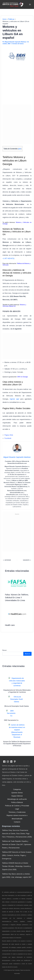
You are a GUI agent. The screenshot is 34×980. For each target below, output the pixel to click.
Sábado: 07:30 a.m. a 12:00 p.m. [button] (15, 369)
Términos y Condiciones (17, 812)
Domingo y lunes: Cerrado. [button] (13, 372)
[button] (17, 369)
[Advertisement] (17, 85)
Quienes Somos (17, 793)
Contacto (17, 822)
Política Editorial (17, 802)
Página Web (8, 435)
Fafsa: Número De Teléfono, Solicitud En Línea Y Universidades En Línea (17, 597)
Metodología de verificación (17, 799)
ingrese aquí (14, 399)
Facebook (7, 438)
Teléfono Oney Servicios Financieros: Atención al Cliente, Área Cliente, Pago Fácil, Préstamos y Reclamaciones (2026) (17, 833)
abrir (19, 149)
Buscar (4, 650)
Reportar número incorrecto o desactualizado (17, 817)
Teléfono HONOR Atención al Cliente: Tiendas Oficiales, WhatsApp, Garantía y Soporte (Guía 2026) (16, 866)
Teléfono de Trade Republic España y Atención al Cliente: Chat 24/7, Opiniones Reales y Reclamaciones (16, 844)
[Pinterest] (15, 761)
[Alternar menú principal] (30, 4)
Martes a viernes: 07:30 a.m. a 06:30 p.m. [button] (17, 364)
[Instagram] (8, 761)
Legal (17, 809)
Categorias (17, 789)
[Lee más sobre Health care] (17, 614)
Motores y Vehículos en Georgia (17, 223)
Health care (10, 625)
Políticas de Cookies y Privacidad (17, 806)
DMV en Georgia (22, 377)
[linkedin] (11, 761)
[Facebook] (4, 761)
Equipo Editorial (17, 796)
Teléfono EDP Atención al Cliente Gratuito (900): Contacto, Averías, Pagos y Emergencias (16, 855)
